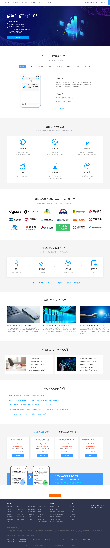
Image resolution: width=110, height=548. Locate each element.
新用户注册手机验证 (55, 507)
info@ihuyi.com (98, 507)
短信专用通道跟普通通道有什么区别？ (89, 358)
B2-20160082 (65, 546)
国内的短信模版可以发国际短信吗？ (89, 370)
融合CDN (40, 517)
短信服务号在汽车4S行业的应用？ (88, 361)
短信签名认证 (20, 517)
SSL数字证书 (41, 507)
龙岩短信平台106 (87, 539)
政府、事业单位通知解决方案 (57, 512)
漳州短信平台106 (74, 539)
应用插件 (72, 514)
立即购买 (18, 456)
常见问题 (77, 283)
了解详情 (61, 108)
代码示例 (50, 283)
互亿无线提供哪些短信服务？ (87, 367)
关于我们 (49, 2)
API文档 (41, 283)
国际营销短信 (10, 519)
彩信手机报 (20, 507)
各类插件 (59, 283)
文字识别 (30, 519)
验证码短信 (9, 507)
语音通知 (19, 512)
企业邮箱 (40, 514)
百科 (71, 522)
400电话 (40, 512)
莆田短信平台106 (48, 539)
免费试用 (18, 37)
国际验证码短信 (11, 514)
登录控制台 (102, 2)
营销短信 (9, 512)
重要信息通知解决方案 (55, 517)
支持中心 (41, 2)
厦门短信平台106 (23, 539)
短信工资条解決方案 (55, 519)
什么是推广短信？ (33, 367)
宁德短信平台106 (36, 539)
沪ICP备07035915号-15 (44, 546)
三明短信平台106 (10, 541)
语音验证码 (20, 514)
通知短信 (9, 509)
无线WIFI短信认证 (54, 509)
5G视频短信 (20, 509)
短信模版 (72, 519)
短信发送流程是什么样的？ (36, 358)
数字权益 (40, 509)
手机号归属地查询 (42, 522)
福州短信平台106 (10, 539)
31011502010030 (79, 546)
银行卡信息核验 (32, 512)
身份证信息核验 (32, 507)
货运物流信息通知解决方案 (56, 522)
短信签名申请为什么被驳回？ (36, 364)
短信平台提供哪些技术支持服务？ (37, 370)
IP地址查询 (41, 519)
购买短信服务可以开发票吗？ (87, 364)
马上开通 (55, 495)
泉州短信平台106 (61, 539)
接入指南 (33, 283)
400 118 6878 (93, 2)
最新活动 (7, 2)
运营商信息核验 (32, 509)
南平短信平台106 (23, 541)
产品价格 (33, 2)
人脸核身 (30, 517)
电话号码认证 (20, 519)
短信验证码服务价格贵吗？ (36, 361)
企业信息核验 (31, 514)
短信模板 (68, 283)
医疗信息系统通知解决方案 (56, 514)
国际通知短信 (10, 517)
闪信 (8, 522)
